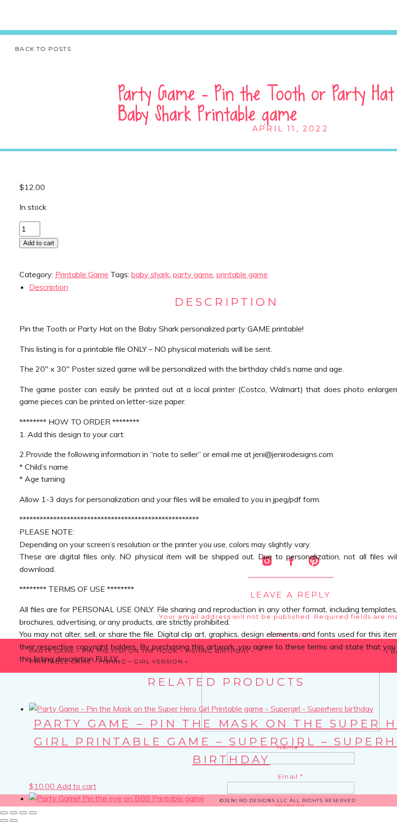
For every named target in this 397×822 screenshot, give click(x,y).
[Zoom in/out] (4, 812)
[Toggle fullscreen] (13, 812)
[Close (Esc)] (33, 812)
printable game (242, 274)
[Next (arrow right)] (13, 820)
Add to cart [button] (76, 786)
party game (193, 274)
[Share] (23, 812)
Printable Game (81, 274)
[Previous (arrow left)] (4, 820)
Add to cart (38, 243)
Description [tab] (48, 287)
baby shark (150, 274)
